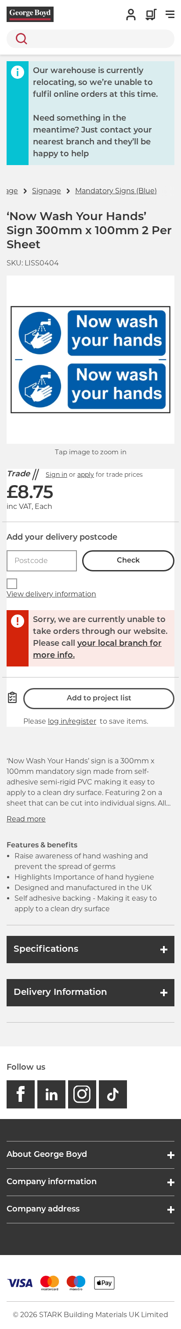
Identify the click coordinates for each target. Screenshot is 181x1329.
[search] (90, 38)
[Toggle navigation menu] (170, 14)
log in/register (72, 721)
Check (128, 560)
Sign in (56, 475)
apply (85, 475)
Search (20, 38)
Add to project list (99, 698)
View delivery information (51, 594)
